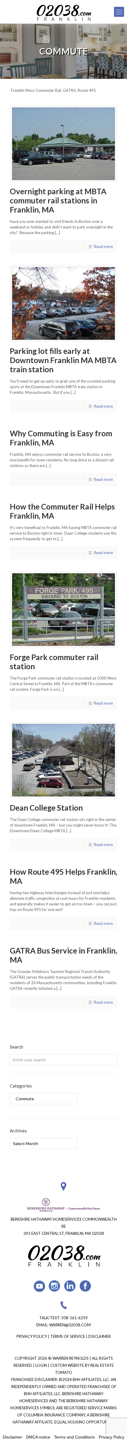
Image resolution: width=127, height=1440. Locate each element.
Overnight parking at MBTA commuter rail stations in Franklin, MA (58, 200)
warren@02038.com (70, 1325)
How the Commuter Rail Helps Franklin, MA (62, 511)
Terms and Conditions (74, 1437)
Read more (103, 246)
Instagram (55, 1286)
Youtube (39, 1286)
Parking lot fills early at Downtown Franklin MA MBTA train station (63, 360)
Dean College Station (46, 807)
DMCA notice (38, 1437)
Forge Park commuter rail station (54, 661)
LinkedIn (70, 1286)
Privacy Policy (32, 1336)
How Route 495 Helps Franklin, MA (63, 876)
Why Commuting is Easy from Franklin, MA (61, 438)
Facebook (85, 1286)
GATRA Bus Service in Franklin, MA (63, 955)
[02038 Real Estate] (63, 12)
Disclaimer (99, 1336)
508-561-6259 (74, 1317)
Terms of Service (67, 1336)
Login (41, 1365)
